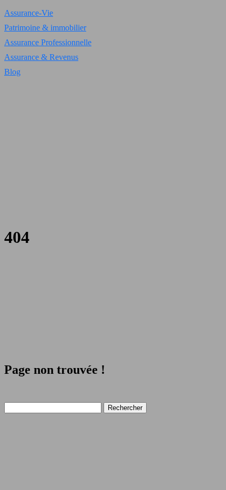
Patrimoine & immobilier (45, 27)
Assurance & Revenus (41, 57)
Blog (12, 71)
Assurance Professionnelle (47, 42)
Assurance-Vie (28, 12)
